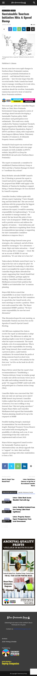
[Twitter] (15, 29)
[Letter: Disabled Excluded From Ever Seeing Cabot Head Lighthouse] (7, 509)
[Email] (28, 29)
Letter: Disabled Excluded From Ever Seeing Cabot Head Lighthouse (24, 509)
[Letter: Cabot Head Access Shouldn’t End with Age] (7, 500)
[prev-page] (3, 526)
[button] (3, 2)
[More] (31, 466)
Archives (4, 639)
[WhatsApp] (19, 29)
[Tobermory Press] (10, 656)
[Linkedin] (24, 29)
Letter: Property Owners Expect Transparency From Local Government (22, 519)
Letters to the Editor (6, 502)
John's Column (6, 10)
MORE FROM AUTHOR (25, 492)
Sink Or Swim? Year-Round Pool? (8, 480)
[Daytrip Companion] (11, 665)
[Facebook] (10, 29)
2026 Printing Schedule (9, 642)
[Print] (33, 29)
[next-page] (6, 526)
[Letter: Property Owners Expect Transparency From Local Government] (7, 519)
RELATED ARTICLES (9, 492)
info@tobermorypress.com (22, 629)
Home (3, 7)
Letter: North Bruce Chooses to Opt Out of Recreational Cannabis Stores (28, 482)
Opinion (13, 10)
